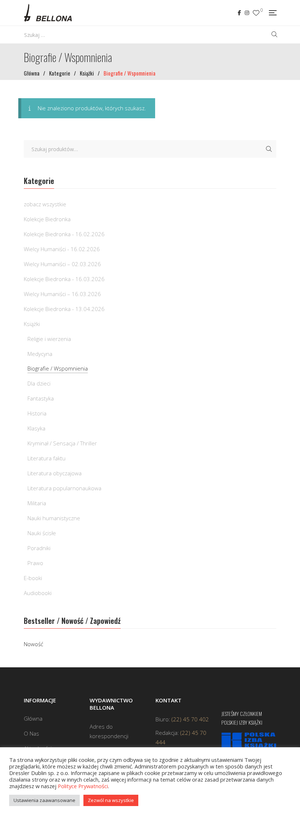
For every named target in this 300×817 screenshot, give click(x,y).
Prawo (35, 563)
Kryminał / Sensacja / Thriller (62, 443)
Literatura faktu (46, 458)
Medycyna (39, 353)
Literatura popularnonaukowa (64, 488)
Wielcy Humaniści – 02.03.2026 (62, 264)
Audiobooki (38, 593)
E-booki (33, 578)
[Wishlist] (256, 12)
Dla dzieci (38, 383)
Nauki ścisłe (41, 533)
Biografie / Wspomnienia (57, 368)
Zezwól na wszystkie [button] (111, 800)
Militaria (36, 503)
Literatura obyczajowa (54, 473)
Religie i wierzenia (49, 338)
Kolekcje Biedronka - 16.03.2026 (64, 279)
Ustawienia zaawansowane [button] (44, 800)
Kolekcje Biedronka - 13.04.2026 (64, 308)
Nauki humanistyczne (53, 518)
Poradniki (38, 548)
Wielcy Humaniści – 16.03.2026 (62, 294)
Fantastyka (40, 398)
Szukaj (269, 149)
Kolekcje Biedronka (47, 219)
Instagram (247, 12)
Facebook (239, 12)
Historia (36, 413)
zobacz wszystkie (45, 204)
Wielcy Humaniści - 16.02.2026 (62, 249)
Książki (32, 323)
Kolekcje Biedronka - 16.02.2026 (64, 234)
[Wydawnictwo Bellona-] (48, 13)
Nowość (33, 644)
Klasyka (36, 428)
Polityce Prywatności (83, 786)
